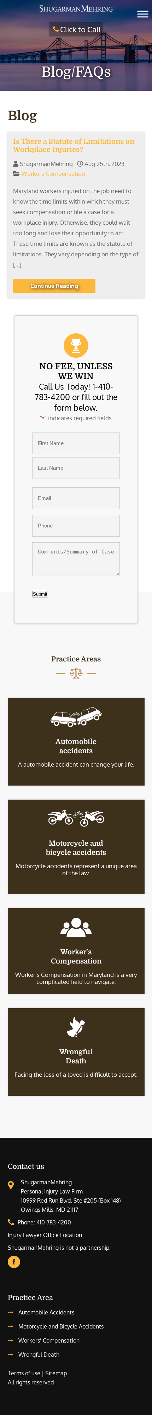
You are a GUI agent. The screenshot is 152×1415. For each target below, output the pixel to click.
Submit (40, 594)
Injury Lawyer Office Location (45, 1234)
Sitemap (56, 1373)
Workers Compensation (53, 173)
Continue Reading (54, 285)
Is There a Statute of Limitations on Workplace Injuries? (73, 145)
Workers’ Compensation (49, 1340)
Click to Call (80, 29)
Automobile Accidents (46, 1312)
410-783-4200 (53, 1222)
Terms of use (24, 1373)
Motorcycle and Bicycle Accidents (61, 1326)
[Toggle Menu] (142, 14)
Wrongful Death (38, 1354)
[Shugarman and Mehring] (76, 11)
